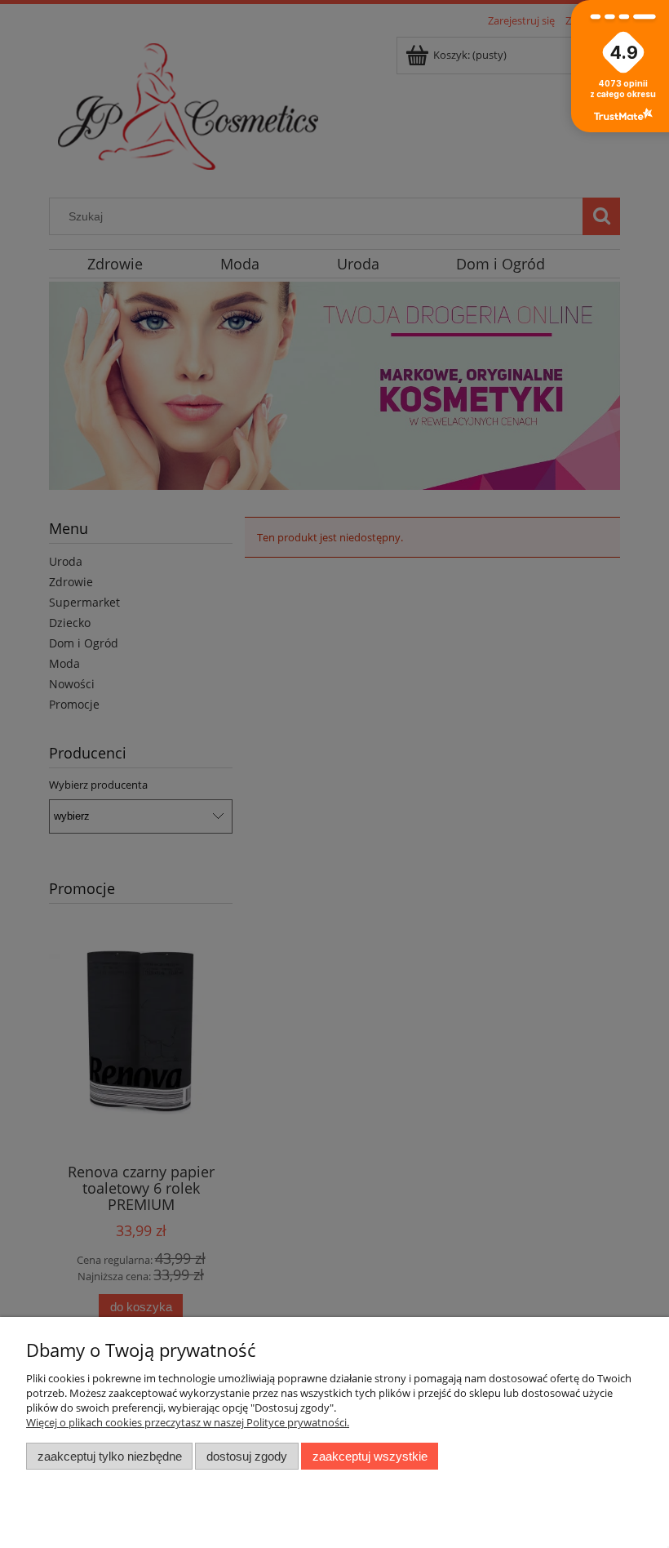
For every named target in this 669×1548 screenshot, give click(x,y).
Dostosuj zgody (246, 1456)
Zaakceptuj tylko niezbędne (110, 1456)
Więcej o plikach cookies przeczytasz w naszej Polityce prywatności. (187, 1422)
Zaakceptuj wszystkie (370, 1456)
